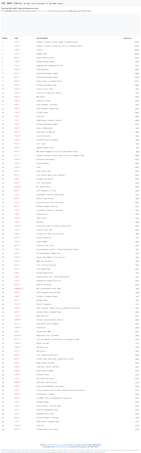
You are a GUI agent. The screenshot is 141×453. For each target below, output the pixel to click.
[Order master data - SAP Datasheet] (19, 170)
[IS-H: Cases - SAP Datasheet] (19, 143)
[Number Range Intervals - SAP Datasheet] (19, 362)
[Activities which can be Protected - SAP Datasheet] (19, 202)
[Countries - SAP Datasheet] (19, 116)
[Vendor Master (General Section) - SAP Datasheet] (19, 120)
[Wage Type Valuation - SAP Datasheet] (19, 260)
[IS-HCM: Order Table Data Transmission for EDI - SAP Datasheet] (19, 358)
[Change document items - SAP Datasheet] (19, 147)
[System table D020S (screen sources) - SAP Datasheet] (19, 256)
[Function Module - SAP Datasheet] (19, 163)
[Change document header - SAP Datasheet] (19, 61)
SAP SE (66, 452)
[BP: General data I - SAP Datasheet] (20, 186)
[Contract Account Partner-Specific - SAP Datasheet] (20, 319)
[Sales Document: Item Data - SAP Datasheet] (19, 104)
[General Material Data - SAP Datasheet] (19, 57)
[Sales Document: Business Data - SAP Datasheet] (19, 292)
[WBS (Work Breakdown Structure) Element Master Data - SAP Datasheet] (19, 151)
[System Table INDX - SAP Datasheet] (19, 331)
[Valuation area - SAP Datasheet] (19, 346)
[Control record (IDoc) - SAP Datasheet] (19, 88)
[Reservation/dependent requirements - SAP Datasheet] (19, 386)
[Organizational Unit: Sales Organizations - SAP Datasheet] (19, 276)
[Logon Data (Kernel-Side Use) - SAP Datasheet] (19, 366)
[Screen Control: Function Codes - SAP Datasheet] (19, 405)
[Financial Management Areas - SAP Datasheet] (19, 409)
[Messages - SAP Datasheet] (19, 221)
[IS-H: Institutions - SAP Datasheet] (19, 182)
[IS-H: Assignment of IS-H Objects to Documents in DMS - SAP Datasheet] (19, 339)
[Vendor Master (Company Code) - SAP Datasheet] (19, 421)
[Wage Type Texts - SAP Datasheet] (19, 315)
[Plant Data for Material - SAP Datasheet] (19, 131)
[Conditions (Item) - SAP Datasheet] (19, 100)
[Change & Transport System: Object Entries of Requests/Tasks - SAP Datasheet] (19, 155)
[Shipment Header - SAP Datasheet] (19, 401)
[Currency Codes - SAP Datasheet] (19, 112)
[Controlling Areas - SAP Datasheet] (19, 135)
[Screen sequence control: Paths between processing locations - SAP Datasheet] (19, 389)
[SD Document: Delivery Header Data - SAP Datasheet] (19, 194)
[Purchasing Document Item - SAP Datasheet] (19, 84)
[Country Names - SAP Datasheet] (19, 241)
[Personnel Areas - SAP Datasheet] (19, 374)
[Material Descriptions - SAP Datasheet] (19, 198)
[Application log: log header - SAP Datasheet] (20, 335)
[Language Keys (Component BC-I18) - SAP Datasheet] (19, 65)
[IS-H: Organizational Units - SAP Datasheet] (19, 354)
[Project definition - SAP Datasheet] (19, 237)
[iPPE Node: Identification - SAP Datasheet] (20, 382)
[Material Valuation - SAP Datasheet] (19, 284)
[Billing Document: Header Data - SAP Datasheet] (19, 253)
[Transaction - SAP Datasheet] (20, 327)
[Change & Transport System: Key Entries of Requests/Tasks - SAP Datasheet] (19, 45)
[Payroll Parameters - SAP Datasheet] (19, 303)
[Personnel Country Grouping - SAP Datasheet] (19, 139)
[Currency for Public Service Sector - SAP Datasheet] (19, 233)
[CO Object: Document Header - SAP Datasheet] (19, 296)
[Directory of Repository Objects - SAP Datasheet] (19, 92)
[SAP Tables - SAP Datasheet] (19, 96)
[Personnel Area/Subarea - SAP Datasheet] (19, 159)
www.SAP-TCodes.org (53, 445)
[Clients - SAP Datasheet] (19, 49)
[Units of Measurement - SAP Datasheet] (19, 127)
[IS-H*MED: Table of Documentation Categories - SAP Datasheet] (19, 397)
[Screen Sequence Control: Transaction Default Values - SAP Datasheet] (19, 249)
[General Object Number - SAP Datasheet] (19, 370)
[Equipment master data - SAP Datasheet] (19, 413)
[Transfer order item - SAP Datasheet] (19, 229)
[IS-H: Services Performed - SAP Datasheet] (19, 264)
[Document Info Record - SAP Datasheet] (19, 178)
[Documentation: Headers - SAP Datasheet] (19, 393)
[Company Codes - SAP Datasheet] (19, 53)
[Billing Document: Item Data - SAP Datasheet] (19, 417)
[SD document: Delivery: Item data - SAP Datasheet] (19, 210)
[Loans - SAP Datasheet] (19, 166)
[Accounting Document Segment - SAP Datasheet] (19, 73)
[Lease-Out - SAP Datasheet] (20, 425)
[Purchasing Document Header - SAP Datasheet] (19, 123)
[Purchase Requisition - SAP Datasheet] (19, 272)
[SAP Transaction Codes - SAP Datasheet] (19, 378)
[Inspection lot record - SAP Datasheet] (19, 245)
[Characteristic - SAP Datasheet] (19, 213)
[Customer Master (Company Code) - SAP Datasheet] (19, 311)
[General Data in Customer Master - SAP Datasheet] (19, 80)
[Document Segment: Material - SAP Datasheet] (19, 206)
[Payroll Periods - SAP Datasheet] (19, 343)
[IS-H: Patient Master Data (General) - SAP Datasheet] (19, 174)
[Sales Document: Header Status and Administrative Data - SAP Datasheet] (19, 307)
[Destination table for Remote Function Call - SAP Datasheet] (20, 225)
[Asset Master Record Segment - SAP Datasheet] (19, 323)
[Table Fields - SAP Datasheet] (19, 217)
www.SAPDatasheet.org (68, 445)
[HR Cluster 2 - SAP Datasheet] (19, 350)
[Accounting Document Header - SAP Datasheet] (19, 77)
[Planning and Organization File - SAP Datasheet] (19, 280)
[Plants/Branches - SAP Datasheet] (19, 69)
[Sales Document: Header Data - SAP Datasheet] (19, 108)
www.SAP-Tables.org (61, 447)
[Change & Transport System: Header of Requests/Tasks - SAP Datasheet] (19, 41)
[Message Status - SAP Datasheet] (19, 300)
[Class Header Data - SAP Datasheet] (19, 268)
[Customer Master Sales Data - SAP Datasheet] (19, 429)
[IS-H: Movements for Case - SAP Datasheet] (19, 190)
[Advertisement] (50, 24)
